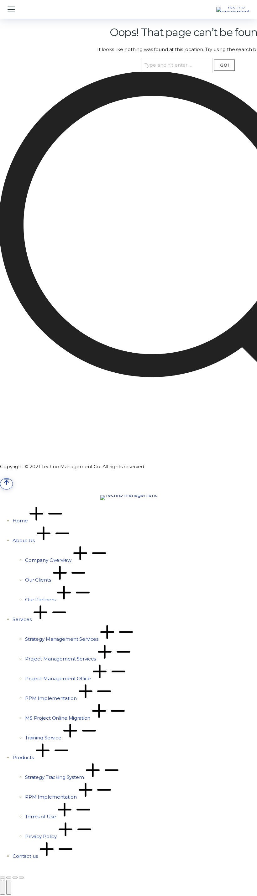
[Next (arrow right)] (8, 887)
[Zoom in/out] (21, 877)
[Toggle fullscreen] (15, 877)
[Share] (8, 877)
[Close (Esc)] (2, 877)
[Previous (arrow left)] (2, 887)
